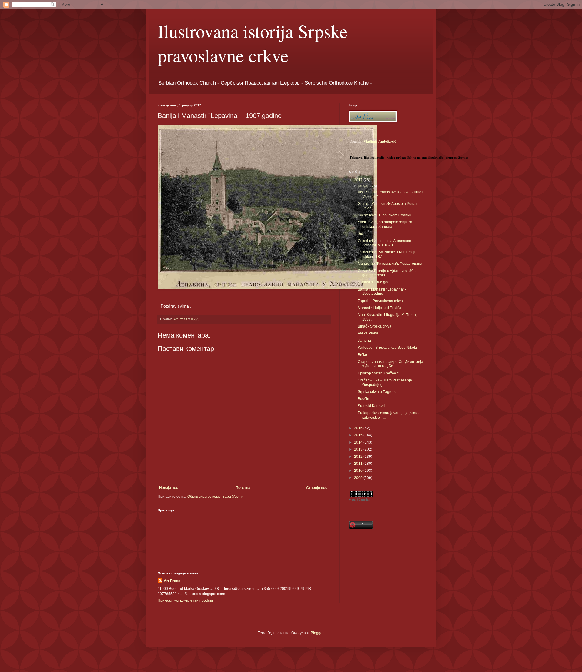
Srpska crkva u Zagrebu (377, 392)
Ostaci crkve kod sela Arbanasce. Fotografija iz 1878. (385, 243)
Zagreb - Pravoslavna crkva (380, 301)
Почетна (243, 488)
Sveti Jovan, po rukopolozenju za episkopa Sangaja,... (385, 224)
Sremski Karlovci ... (373, 406)
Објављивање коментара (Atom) (215, 496)
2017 (358, 180)
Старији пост (317, 488)
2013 (358, 449)
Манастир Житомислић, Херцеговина (390, 263)
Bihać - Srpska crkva (374, 326)
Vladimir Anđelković (379, 141)
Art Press (172, 581)
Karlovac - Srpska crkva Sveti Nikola (387, 347)
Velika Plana (368, 333)
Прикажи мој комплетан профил (185, 600)
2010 (358, 470)
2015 (358, 435)
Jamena (364, 340)
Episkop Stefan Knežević (378, 373)
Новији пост (169, 488)
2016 (358, 428)
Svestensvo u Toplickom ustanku (384, 215)
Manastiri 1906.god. (374, 282)
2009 (358, 478)
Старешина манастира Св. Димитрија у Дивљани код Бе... (390, 364)
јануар (364, 186)
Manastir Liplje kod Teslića (379, 308)
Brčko (362, 355)
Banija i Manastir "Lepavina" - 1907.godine (382, 291)
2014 (358, 442)
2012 (358, 456)
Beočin (363, 399)
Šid (360, 233)
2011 (358, 463)
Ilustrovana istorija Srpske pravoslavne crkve (253, 43)
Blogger (317, 633)
